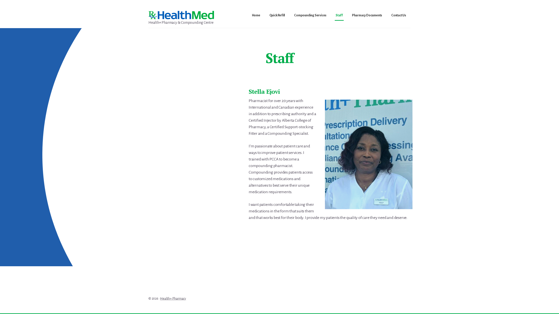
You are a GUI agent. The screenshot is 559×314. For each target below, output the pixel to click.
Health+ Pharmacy (173, 298)
